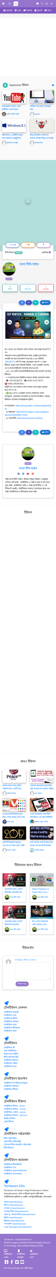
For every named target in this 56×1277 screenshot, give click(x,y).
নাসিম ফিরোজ (11, 793)
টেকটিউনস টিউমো (11, 1089)
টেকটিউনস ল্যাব (10, 1024)
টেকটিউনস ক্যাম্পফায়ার (13, 1173)
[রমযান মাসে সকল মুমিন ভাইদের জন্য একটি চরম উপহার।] (14, 776)
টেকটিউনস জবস (10, 1031)
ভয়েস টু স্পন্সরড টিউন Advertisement (19, 1214)
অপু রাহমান (38, 793)
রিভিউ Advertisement (13, 1217)
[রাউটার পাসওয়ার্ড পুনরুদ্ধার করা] (42, 96)
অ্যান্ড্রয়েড (18, 253)
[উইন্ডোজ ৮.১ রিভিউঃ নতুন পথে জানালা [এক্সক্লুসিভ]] (14, 125)
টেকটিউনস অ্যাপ (34, 1256)
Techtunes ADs (14, 1186)
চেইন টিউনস (9, 1121)
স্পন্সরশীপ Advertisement (15, 1224)
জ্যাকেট (9, 10)
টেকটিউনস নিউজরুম (12, 1027)
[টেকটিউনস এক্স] (17, 1263)
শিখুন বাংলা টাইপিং (11, 1054)
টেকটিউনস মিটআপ (11, 1086)
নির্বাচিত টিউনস (9, 1118)
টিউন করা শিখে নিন (11, 1057)
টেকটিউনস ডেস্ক (10, 1015)
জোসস (46, 302)
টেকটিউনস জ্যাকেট (11, 1012)
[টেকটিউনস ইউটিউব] (22, 1263)
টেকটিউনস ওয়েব (8, 1256)
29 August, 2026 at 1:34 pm (25, 960)
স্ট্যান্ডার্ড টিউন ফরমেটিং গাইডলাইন (17, 1144)
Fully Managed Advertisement (18, 1227)
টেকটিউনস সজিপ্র (10, 1063)
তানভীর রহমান (39, 850)
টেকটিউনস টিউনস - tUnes (14, 1106)
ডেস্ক (19, 10)
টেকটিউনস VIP (10, 1167)
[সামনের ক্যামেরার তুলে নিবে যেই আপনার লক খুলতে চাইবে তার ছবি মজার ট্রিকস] (42, 776)
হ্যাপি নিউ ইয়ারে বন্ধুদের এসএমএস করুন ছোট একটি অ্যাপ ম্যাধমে (13, 845)
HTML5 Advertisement (14, 1208)
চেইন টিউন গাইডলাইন (12, 1141)
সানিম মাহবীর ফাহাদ (13, 114)
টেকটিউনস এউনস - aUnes (15, 1112)
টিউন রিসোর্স (9, 1147)
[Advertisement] (28, 47)
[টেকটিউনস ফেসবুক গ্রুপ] (11, 1263)
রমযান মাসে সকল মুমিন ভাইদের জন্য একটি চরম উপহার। (11, 788)
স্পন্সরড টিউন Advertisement (16, 1211)
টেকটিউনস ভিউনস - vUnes (15, 1109)
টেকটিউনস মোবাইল (21, 1256)
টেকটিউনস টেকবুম (11, 1021)
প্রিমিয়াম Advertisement (14, 1220)
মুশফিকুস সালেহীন (12, 143)
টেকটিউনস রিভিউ (10, 1018)
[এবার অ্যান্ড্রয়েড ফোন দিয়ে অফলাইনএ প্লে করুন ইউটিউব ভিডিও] (42, 804)
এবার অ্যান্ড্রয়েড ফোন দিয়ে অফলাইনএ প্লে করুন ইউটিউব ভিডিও (41, 817)
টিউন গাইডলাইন (10, 1138)
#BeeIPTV (10, 362)
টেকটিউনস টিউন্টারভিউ (13, 1164)
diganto (37, 114)
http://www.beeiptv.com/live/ (30, 418)
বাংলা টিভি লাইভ (29, 264)
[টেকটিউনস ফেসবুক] (6, 1263)
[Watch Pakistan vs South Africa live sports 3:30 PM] (41, 879)
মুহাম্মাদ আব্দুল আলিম (41, 822)
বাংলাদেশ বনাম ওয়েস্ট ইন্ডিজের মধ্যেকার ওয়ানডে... (13, 924)
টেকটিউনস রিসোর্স (11, 1060)
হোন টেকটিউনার (10, 1050)
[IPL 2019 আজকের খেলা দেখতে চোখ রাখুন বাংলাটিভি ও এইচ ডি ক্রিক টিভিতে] (41, 912)
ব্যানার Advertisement (13, 1202)
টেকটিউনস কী (9, 1047)
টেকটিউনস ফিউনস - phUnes (15, 1115)
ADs (49, 10)
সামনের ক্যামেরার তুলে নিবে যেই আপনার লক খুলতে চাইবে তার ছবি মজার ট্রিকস (41, 788)
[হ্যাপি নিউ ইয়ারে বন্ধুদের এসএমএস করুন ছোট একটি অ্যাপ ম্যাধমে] (14, 833)
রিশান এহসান (11, 850)
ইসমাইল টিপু (39, 143)
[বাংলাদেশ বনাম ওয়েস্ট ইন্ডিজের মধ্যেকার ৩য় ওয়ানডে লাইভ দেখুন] (14, 879)
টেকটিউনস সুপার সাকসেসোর (15, 1170)
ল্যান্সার (29, 10)
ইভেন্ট (39, 10)
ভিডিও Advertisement (13, 1205)
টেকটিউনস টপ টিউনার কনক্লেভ (16, 1083)
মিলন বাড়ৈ (10, 822)
